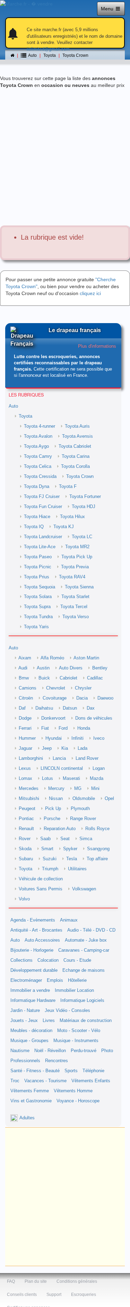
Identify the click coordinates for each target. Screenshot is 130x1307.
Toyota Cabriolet (75, 446)
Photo (107, 1050)
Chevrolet (55, 688)
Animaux (69, 920)
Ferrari (25, 728)
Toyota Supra (37, 606)
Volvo (24, 899)
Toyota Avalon (38, 436)
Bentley (99, 668)
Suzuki (50, 858)
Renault (26, 828)
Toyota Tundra (38, 616)
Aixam (24, 658)
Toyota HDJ (83, 506)
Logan (99, 768)
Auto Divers (71, 668)
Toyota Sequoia (39, 587)
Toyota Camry (38, 456)
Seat (65, 838)
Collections (21, 960)
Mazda (96, 778)
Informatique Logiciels (82, 1000)
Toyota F (68, 486)
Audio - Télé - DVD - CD (91, 930)
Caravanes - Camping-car (83, 950)
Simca (85, 838)
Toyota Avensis (77, 436)
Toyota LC (82, 536)
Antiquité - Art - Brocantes (36, 930)
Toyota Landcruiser (43, 536)
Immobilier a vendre (30, 990)
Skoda (25, 848)
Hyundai (53, 738)
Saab (45, 838)
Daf (22, 708)
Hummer (27, 738)
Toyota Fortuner (85, 496)
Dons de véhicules (93, 718)
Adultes (27, 1117)
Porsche (52, 818)
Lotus (47, 778)
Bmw (24, 678)
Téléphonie (93, 1070)
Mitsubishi (29, 798)
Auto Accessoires (42, 940)
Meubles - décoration (31, 1030)
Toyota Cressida (40, 476)
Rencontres (56, 1060)
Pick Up (53, 808)
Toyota (49, 55)
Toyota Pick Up (76, 556)
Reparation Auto (60, 828)
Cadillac (95, 678)
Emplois (55, 980)
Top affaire (97, 858)
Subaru (26, 858)
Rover (25, 838)
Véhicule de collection (41, 879)
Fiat (45, 728)
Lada (82, 748)
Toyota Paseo (38, 556)
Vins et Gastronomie (31, 1101)
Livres (49, 1020)
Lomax (25, 778)
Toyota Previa (75, 566)
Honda (83, 728)
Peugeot (27, 808)
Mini (95, 788)
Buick (44, 678)
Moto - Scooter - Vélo (78, 1030)
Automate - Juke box (86, 940)
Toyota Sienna (79, 587)
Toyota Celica (37, 466)
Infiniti (77, 738)
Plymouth (80, 808)
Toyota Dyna (36, 486)
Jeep (47, 748)
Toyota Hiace (37, 516)
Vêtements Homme (73, 1090)
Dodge (25, 718)
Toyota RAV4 (72, 577)
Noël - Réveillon (50, 1050)
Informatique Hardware (32, 1000)
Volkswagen (84, 889)
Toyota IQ (34, 526)
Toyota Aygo (36, 446)
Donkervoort (53, 718)
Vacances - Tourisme (45, 1080)
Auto (13, 406)
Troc (14, 1080)
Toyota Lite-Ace (39, 546)
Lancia (59, 758)
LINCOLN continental (62, 768)
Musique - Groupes (29, 1040)
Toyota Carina (75, 456)
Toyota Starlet (75, 596)
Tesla (71, 858)
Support (53, 1294)
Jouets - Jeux (24, 1020)
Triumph (50, 868)
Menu (108, 8)
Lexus (25, 768)
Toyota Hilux (72, 516)
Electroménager (26, 980)
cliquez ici (90, 293)
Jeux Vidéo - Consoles (67, 1010)
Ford (63, 728)
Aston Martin (86, 658)
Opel (109, 798)
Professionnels (25, 1060)
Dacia (82, 698)
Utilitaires (77, 868)
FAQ (11, 1281)
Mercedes (28, 788)
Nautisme (19, 1050)
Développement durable (34, 970)
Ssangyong (98, 848)
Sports (71, 1070)
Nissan (56, 798)
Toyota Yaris (36, 626)
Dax (91, 708)
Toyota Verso (75, 616)
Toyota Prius (36, 577)
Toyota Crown (75, 55)
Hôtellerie (77, 980)
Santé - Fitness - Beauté (35, 1070)
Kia (64, 748)
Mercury (56, 788)
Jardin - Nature (25, 1010)
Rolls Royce (97, 828)
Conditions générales (77, 1281)
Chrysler (83, 688)
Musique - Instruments (75, 1040)
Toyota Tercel (73, 606)
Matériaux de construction (86, 1020)
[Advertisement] (65, 157)
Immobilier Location (74, 990)
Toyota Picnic (37, 566)
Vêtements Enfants (90, 1080)
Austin (43, 668)
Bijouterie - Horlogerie (31, 950)
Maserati (71, 778)
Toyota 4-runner (39, 426)
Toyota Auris (77, 426)
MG (77, 788)
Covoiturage (55, 698)
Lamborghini (31, 758)
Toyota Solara (38, 596)
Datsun (70, 708)
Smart (47, 848)
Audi (22, 668)
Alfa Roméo (52, 658)
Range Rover (83, 818)
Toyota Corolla (75, 466)
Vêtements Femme (29, 1090)
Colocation (48, 960)
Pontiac (26, 818)
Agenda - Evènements (32, 920)
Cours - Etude (77, 960)
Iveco (98, 738)
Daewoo (105, 698)
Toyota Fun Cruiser (43, 506)
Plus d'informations (97, 346)
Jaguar (25, 748)
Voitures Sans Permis (40, 889)
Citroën (26, 698)
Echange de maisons (83, 970)
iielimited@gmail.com (48, 49)
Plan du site (36, 1281)
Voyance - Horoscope (78, 1101)
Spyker (70, 848)
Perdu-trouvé (83, 1050)
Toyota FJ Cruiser (42, 496)
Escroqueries (83, 1294)
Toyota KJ (63, 526)
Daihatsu (44, 708)
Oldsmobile (83, 798)
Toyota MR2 (77, 546)
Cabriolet (68, 678)
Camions (27, 688)
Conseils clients (22, 1294)
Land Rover (87, 758)
